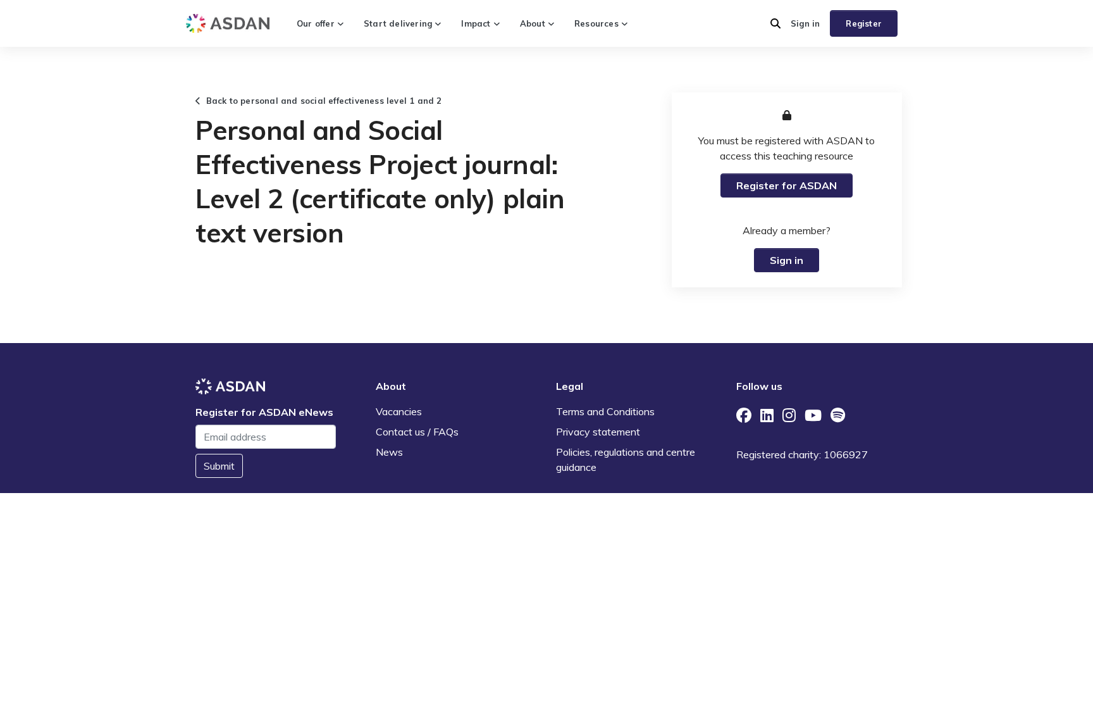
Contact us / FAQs (417, 431)
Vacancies (399, 411)
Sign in (805, 23)
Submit (219, 466)
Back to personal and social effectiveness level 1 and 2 (321, 101)
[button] (775, 23)
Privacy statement (598, 431)
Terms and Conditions (605, 411)
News (389, 452)
